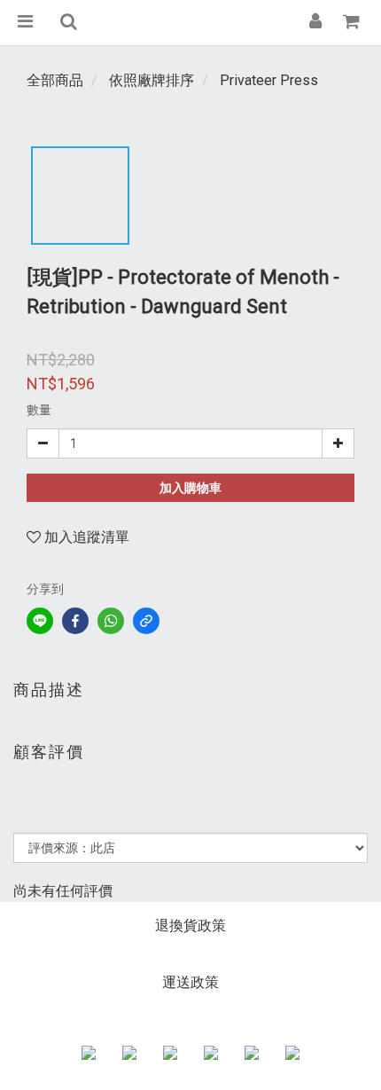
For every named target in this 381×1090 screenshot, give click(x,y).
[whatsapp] (110, 621)
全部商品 (55, 80)
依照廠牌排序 (151, 80)
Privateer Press (269, 80)
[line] (40, 621)
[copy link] (146, 621)
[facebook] (75, 621)
